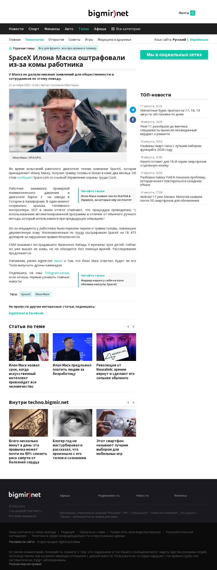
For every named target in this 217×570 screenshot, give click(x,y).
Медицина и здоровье (114, 39)
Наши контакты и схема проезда (32, 532)
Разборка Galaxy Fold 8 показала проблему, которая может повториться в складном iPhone (173, 181)
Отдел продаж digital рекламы (58, 542)
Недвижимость (109, 495)
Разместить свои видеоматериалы (135, 532)
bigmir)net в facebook (26, 313)
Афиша (100, 29)
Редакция (68, 532)
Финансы (52, 29)
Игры (89, 39)
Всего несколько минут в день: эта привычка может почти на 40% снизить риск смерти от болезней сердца (28, 451)
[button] (128, 326)
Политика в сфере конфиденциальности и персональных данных (78, 536)
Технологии (34, 39)
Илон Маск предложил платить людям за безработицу (72, 369)
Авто (69, 29)
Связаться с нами (92, 532)
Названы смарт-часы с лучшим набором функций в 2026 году (170, 148)
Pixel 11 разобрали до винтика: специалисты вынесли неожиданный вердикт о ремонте (168, 130)
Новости (16, 29)
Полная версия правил (25, 564)
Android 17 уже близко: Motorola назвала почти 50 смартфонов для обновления (171, 198)
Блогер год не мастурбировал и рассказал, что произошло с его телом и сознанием (69, 449)
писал (58, 260)
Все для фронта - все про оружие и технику (67, 48)
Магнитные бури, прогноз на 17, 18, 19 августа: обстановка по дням (170, 112)
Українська (199, 39)
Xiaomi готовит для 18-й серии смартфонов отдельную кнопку (173, 163)
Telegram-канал (57, 273)
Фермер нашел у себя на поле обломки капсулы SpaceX (102, 282)
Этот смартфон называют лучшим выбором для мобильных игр (112, 447)
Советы (74, 39)
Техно (83, 29)
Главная (15, 39)
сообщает (25, 177)
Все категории (128, 29)
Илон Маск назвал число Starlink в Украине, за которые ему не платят (106, 198)
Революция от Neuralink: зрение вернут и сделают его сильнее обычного (115, 371)
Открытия (56, 39)
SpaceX (26, 294)
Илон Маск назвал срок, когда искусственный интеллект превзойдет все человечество (24, 376)
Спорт (34, 29)
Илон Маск (42, 294)
